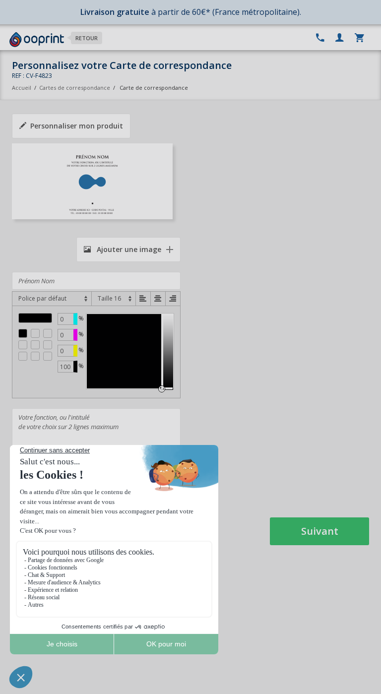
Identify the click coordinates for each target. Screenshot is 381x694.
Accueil (21, 87)
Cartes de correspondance (74, 87)
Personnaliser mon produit (76, 125)
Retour (86, 38)
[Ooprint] (36, 39)
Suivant (319, 531)
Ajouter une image (128, 249)
